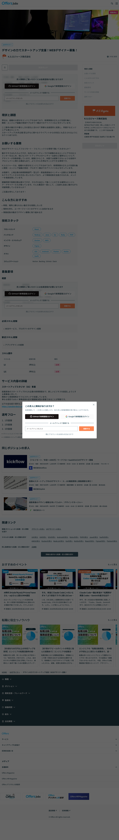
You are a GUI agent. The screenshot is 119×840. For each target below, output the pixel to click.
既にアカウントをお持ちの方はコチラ (59, 434)
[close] (94, 404)
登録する (86, 428)
